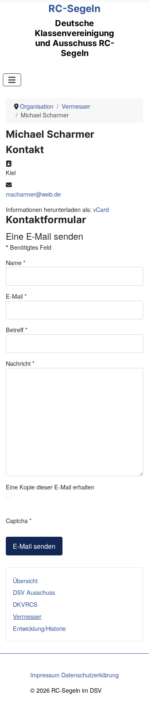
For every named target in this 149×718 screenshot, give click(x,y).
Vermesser (27, 616)
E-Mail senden (34, 546)
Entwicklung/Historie (39, 628)
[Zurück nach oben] (135, 703)
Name (16, 262)
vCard (101, 209)
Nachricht (20, 363)
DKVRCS (25, 604)
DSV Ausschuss (34, 592)
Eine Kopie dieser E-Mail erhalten (50, 486)
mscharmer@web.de (33, 194)
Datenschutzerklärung (90, 674)
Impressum (45, 674)
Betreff (17, 329)
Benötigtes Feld (28, 247)
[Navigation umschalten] (12, 79)
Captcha (19, 520)
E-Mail (16, 296)
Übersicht (25, 580)
